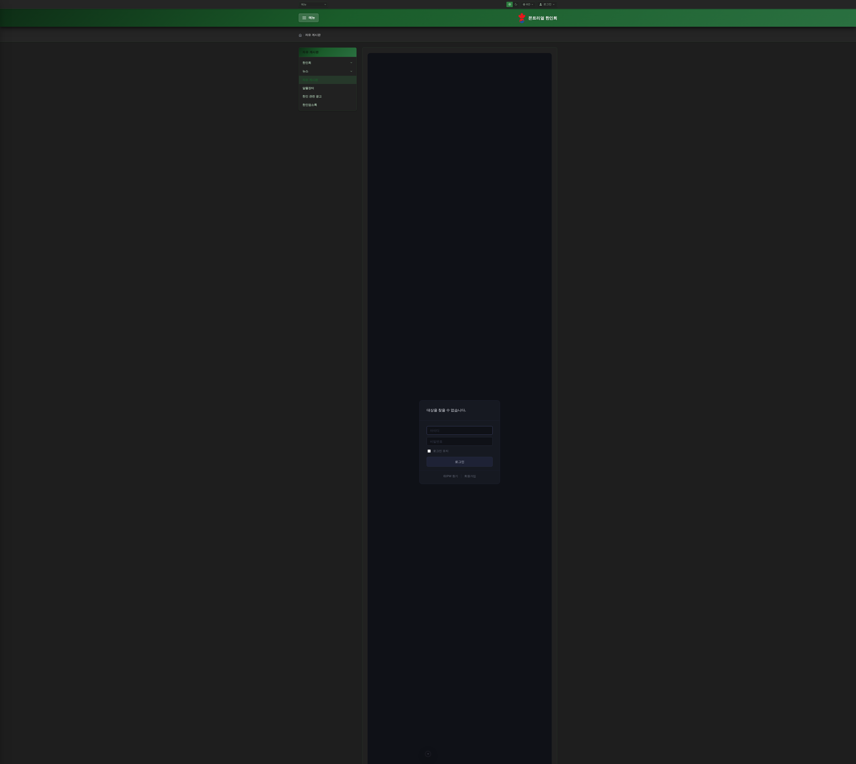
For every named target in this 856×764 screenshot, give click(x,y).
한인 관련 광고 (312, 96)
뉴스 (305, 71)
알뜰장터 (308, 88)
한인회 (306, 62)
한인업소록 (309, 104)
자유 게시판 (310, 80)
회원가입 (470, 476)
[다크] (516, 4)
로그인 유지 (441, 451)
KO (528, 4)
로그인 (547, 4)
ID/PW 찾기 (450, 476)
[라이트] (509, 4)
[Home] (300, 35)
